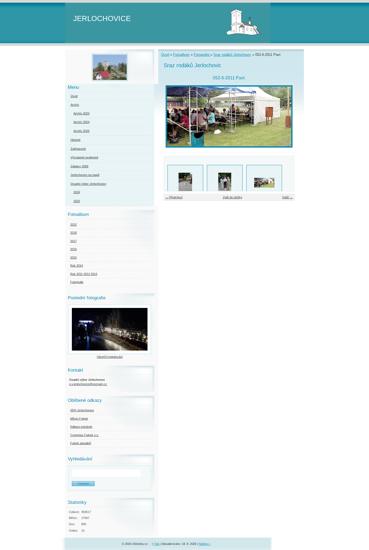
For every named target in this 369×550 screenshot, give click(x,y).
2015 (73, 257)
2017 (73, 241)
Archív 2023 (81, 113)
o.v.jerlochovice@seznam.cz (88, 384)
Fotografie (202, 55)
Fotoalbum (181, 55)
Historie (75, 139)
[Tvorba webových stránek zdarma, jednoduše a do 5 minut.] (150, 544)
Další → (287, 197)
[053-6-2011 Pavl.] (185, 182)
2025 (76, 201)
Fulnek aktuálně (80, 443)
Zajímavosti (78, 148)
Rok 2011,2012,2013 (83, 274)
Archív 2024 (81, 122)
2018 (73, 232)
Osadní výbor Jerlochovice (88, 183)
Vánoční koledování (110, 356)
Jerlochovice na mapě (85, 174)
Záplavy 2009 (79, 166)
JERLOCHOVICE (102, 18)
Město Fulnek (79, 418)
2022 (73, 224)
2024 (76, 192)
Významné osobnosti (84, 157)
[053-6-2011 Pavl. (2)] (224, 182)
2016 (73, 249)
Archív (75, 104)
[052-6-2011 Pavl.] (264, 182)
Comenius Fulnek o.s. (84, 435)
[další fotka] (286, 116)
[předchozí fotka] (172, 116)
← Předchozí (174, 197)
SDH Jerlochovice (82, 410)
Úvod (165, 55)
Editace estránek (81, 426)
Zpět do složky (232, 197)
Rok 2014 (76, 265)
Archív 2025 (81, 131)
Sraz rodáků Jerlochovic (232, 55)
